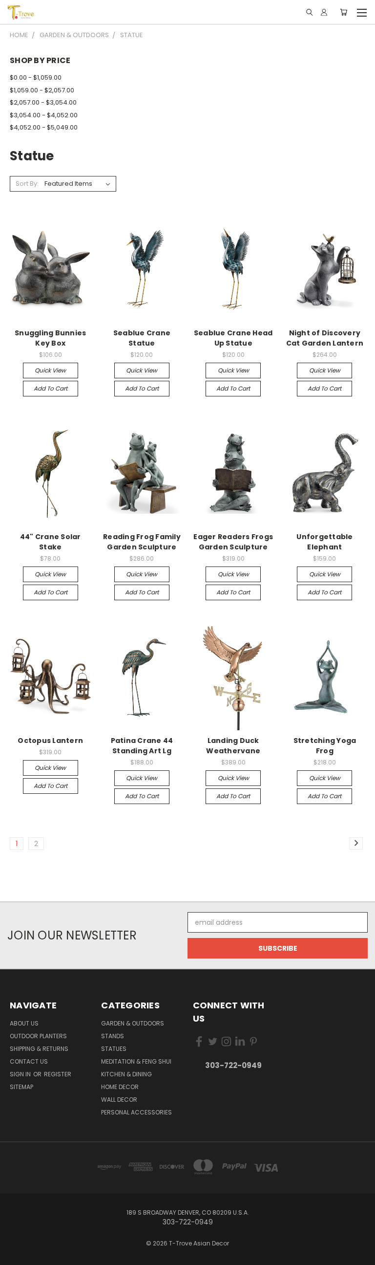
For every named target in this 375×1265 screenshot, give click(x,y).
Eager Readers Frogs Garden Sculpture (233, 542)
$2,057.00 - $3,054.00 (43, 102)
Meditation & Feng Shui (136, 1061)
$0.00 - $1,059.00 (36, 77)
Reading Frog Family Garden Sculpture (142, 542)
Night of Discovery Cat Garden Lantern (325, 338)
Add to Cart (50, 388)
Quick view (50, 370)
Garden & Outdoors (132, 1023)
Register (57, 1074)
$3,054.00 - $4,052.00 (44, 115)
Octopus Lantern (50, 740)
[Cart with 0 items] (343, 12)
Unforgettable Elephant (324, 542)
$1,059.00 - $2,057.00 (42, 90)
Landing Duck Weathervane (233, 746)
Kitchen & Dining (126, 1074)
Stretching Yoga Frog (324, 746)
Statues (113, 1049)
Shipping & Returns (39, 1049)
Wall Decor (119, 1099)
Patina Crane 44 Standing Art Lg (142, 746)
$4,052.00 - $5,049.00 (44, 127)
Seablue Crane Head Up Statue (233, 338)
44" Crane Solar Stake (50, 542)
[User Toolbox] (324, 12)
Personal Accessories (136, 1112)
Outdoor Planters (38, 1036)
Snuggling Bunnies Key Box (50, 338)
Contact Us (29, 1061)
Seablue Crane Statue (141, 338)
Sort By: (27, 183)
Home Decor (120, 1087)
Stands (112, 1036)
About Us (24, 1023)
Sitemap (21, 1087)
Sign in (21, 1074)
